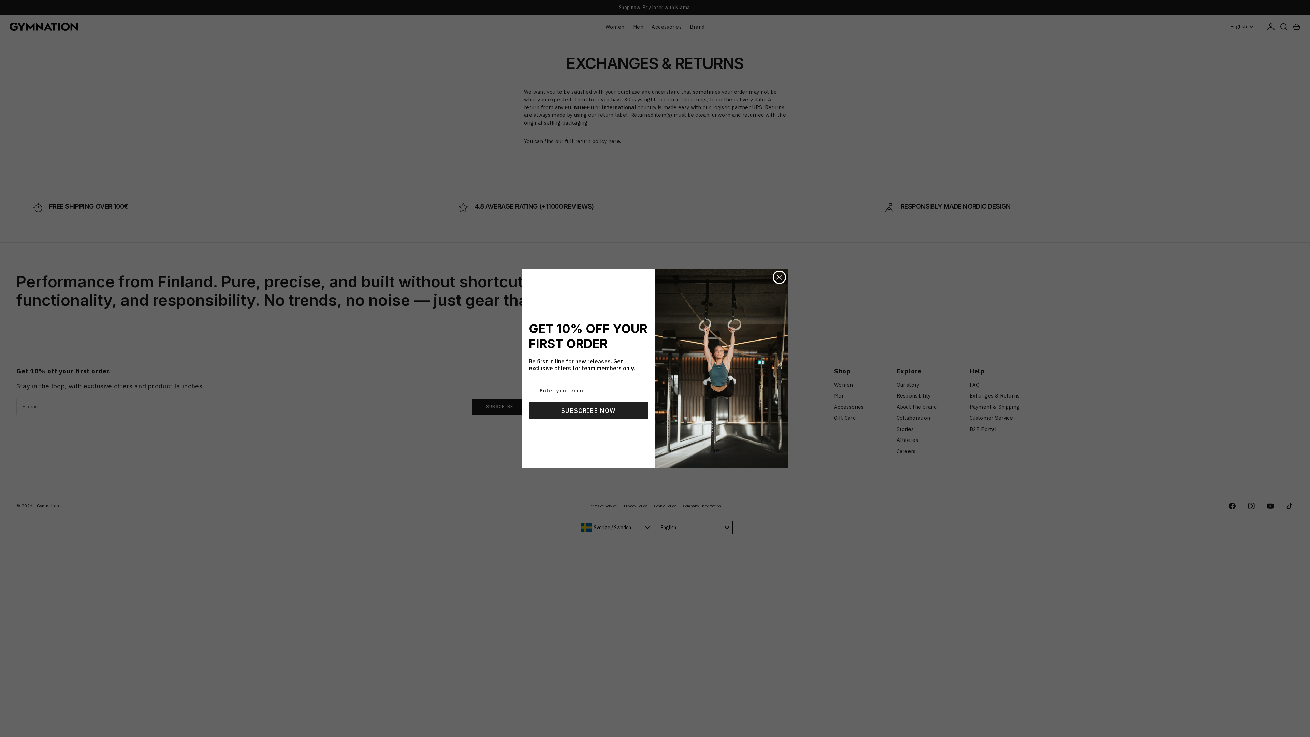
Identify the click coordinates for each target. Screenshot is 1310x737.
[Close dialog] (779, 277)
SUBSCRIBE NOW (588, 411)
